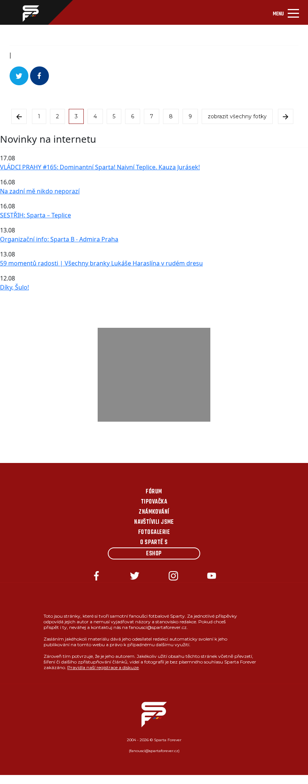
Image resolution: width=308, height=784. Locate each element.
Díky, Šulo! (14, 287)
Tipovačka (154, 502)
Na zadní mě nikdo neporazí (40, 191)
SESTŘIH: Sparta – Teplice (35, 215)
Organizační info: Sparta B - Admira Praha (59, 239)
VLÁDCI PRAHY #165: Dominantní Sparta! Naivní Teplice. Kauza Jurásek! (100, 167)
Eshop (154, 554)
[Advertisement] (154, 375)
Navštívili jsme (154, 522)
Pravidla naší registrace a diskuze (103, 667)
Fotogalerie (154, 532)
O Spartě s (154, 542)
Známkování (154, 512)
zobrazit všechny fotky (237, 116)
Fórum (154, 492)
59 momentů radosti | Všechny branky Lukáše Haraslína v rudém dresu (101, 263)
